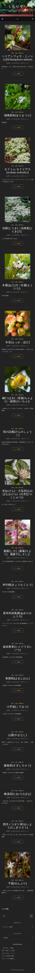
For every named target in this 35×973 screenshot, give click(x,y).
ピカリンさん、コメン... (8, 953)
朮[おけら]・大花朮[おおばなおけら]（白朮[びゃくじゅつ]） (17, 494)
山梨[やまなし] (17, 735)
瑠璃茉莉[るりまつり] (17, 115)
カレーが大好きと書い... (8, 956)
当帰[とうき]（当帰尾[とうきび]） (17, 229)
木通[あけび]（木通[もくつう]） (17, 286)
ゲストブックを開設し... (8, 958)
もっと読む (17, 73)
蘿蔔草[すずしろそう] (17, 765)
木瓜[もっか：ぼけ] (17, 342)
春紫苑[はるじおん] (17, 678)
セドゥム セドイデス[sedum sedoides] (17, 170)
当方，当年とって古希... (8, 950)
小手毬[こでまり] (17, 706)
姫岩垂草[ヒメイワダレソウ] (17, 648)
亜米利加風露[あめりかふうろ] (17, 614)
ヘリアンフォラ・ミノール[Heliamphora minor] (17, 57)
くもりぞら (17, 6)
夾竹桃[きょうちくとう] (18, 584)
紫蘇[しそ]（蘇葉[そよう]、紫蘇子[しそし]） (17, 552)
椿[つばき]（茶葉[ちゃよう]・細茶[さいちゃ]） (17, 399)
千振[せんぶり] (17, 883)
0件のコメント (25, 63)
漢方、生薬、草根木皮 (17, 53)
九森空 (8, 63)
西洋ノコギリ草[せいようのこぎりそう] (17, 825)
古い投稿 (5, 909)
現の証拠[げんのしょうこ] (17, 433)
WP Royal (21, 970)
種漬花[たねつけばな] (17, 794)
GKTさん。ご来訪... (8, 948)
